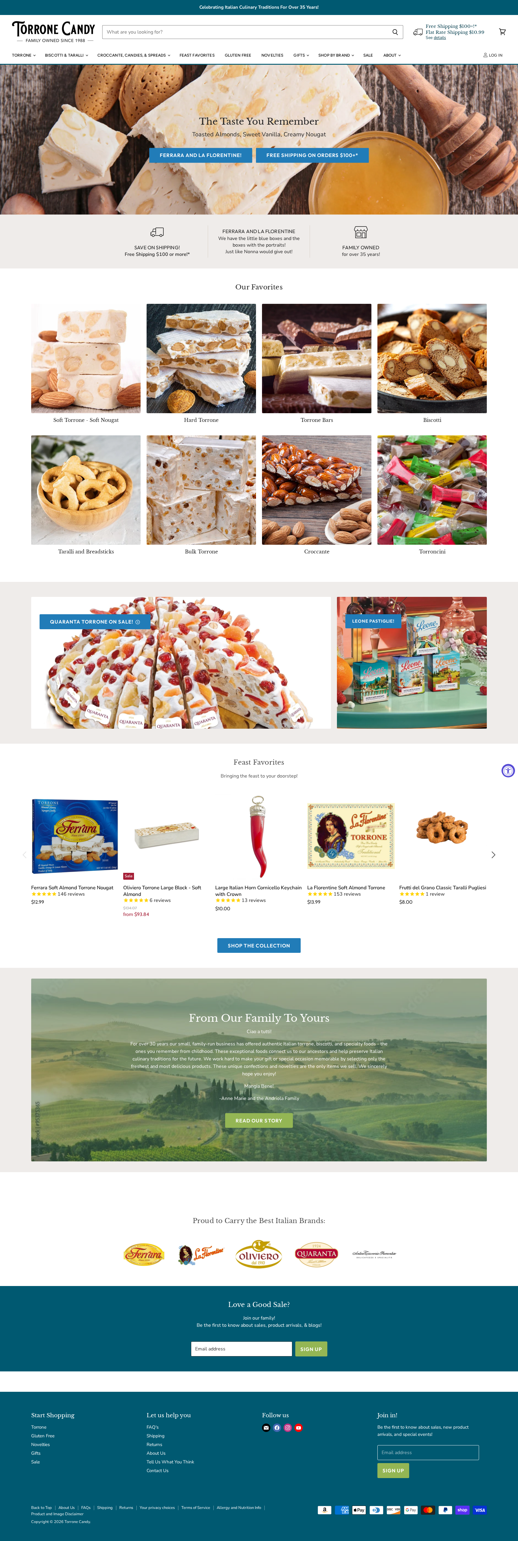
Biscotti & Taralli (65, 55)
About (390, 55)
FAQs (86, 1507)
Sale (368, 55)
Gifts (299, 55)
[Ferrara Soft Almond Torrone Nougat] (75, 836)
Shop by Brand (334, 55)
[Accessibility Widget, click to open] (508, 770)
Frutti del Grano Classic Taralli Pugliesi (442, 887)
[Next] (493, 855)
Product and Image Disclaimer (57, 1514)
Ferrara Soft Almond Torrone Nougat (72, 887)
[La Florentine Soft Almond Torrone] (351, 836)
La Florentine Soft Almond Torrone (346, 887)
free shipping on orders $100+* (312, 155)
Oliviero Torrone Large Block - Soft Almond (162, 891)
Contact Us (157, 1471)
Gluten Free (238, 55)
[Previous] (25, 855)
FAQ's (153, 1427)
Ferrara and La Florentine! (201, 155)
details (440, 37)
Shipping (156, 1436)
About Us (156, 1453)
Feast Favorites (197, 55)
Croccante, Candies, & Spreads (132, 55)
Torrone (22, 55)
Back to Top (41, 1507)
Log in (495, 55)
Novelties (272, 55)
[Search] (395, 32)
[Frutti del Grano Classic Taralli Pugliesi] (443, 836)
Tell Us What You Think (170, 1462)
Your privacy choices (157, 1507)
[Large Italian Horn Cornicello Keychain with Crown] (259, 836)
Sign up (311, 1349)
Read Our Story (259, 1120)
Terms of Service (195, 1507)
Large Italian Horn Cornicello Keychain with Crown (258, 891)
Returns (154, 1445)
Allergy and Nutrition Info (239, 1507)
